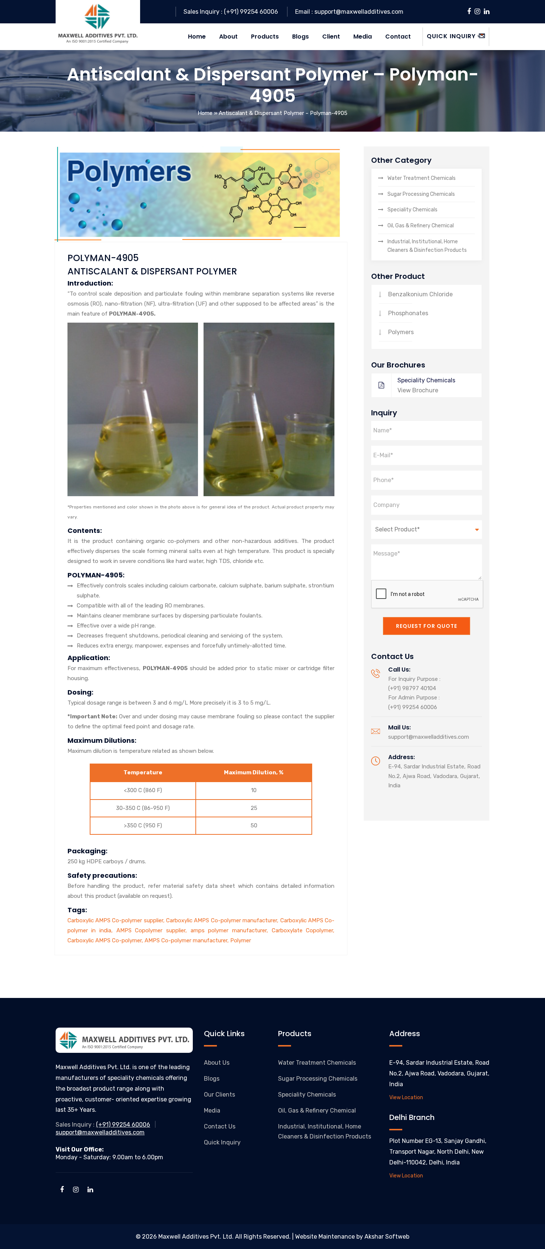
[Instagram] (477, 11)
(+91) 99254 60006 (412, 707)
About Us (216, 1062)
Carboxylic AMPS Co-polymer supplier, (116, 920)
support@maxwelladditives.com (428, 737)
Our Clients (219, 1094)
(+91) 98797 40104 (412, 688)
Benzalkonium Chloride (420, 294)
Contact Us (219, 1126)
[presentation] (427, 594)
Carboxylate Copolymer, (303, 930)
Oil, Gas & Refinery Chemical (420, 226)
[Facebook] (469, 11)
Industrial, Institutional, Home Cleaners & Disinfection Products (427, 246)
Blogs (211, 1078)
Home (205, 113)
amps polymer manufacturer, (231, 930)
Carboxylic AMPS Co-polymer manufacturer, (223, 920)
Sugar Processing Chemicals (421, 194)
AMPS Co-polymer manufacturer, (187, 940)
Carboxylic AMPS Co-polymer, (106, 940)
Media (212, 1110)
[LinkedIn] (486, 11)
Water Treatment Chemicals (421, 178)
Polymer (240, 940)
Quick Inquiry (222, 1142)
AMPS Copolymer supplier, (153, 930)
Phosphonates (408, 313)
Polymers (401, 332)
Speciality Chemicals (412, 210)
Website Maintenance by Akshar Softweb (352, 1236)
